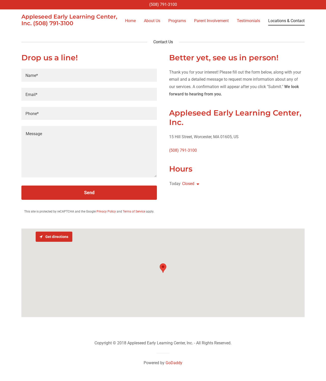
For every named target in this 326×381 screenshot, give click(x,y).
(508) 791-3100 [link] (163, 4)
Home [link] (130, 20)
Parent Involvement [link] (211, 20)
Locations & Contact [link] (286, 20)
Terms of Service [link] (134, 211)
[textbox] (89, 75)
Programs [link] (177, 20)
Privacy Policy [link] (106, 211)
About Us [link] (152, 20)
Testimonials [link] (248, 20)
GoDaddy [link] (174, 362)
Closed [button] (188, 183)
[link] (70, 23)
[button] (197, 184)
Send (89, 192)
